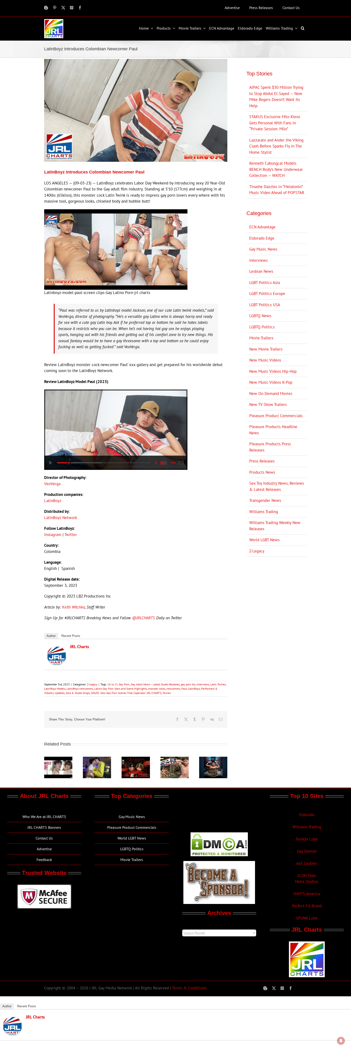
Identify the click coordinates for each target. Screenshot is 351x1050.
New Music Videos (265, 360)
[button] (303, 28)
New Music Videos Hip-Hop (273, 371)
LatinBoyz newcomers (80, 688)
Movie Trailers (261, 338)
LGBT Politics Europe (267, 293)
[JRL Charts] (56, 649)
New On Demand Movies (270, 393)
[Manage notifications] (341, 1041)
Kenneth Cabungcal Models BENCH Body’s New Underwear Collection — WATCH (276, 169)
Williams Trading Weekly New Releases (274, 525)
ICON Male (307, 875)
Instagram (52, 534)
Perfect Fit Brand (307, 905)
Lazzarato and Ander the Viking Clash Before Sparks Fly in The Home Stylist (276, 146)
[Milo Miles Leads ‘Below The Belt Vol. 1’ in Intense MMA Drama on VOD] (213, 759)
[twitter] (63, 8)
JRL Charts (79, 646)
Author (51, 636)
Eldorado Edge (261, 238)
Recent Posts (70, 636)
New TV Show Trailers (268, 404)
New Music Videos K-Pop (270, 382)
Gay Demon (307, 851)
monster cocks (156, 688)
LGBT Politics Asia (264, 282)
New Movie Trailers (265, 349)
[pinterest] (55, 8)
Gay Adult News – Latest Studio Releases (155, 684)
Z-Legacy (92, 684)
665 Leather (306, 863)
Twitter (70, 534)
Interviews (258, 260)
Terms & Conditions (189, 988)
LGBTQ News (260, 315)
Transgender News (265, 500)
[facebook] (80, 8)
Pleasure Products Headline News (273, 430)
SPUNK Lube (307, 918)
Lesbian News (261, 271)
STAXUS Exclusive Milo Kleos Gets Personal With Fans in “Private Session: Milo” (274, 122)
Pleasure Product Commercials (276, 415)
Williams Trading (263, 511)
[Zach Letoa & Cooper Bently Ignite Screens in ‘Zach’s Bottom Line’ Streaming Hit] (97, 759)
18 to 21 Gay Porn (118, 684)
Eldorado (306, 814)
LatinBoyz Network (60, 517)
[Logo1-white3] (53, 21)
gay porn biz (188, 684)
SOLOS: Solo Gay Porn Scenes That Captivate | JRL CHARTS (126, 693)
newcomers (173, 688)
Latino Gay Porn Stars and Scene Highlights (120, 688)
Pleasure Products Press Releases (270, 447)
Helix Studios (306, 881)
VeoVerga (52, 483)
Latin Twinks (218, 684)
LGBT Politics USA (264, 304)
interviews (203, 684)
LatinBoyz (52, 500)
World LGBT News (264, 539)
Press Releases (262, 461)
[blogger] (46, 8)
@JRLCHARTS (143, 617)
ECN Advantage (262, 227)
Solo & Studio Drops (78, 693)
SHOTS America (306, 893)
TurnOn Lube (307, 839)
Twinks (166, 693)
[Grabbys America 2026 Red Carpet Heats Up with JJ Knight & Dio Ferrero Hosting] (136, 759)
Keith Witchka (73, 607)
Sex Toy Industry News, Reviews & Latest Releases (276, 486)
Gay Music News (263, 249)
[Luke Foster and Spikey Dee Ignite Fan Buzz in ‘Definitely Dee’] (58, 759)
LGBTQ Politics (262, 327)
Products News (262, 472)
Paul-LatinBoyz (190, 688)
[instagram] (71, 8)
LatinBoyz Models (54, 688)
